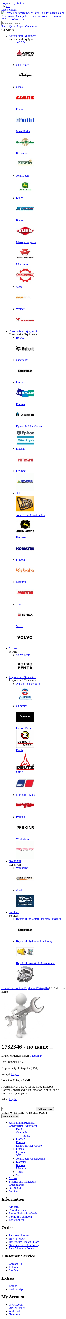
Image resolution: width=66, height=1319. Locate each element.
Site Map (14, 1270)
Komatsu (21, 1161)
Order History (17, 1307)
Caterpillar (22, 1132)
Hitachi (20, 1148)
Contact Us (15, 1263)
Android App (16, 1289)
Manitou (21, 1168)
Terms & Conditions (20, 1216)
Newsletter (15, 1314)
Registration (18, 3)
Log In (15, 1074)
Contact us (31, 26)
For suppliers (16, 1219)
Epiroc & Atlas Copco (29, 1145)
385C (26, 1135)
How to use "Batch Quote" (24, 1241)
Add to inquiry (45, 1109)
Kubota (20, 1165)
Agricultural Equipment (22, 35)
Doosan (20, 1139)
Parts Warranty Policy (21, 1248)
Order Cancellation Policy (24, 1245)
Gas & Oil (15, 861)
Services (14, 912)
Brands (13, 1285)
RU (8, 6)
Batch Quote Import (13, 26)
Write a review (10, 1116)
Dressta (20, 1142)
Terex (19, 1171)
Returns (13, 1267)
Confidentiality (17, 1210)
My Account (16, 1304)
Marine (13, 648)
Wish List (14, 1311)
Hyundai (21, 1152)
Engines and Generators (22, 677)
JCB (18, 1155)
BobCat (20, 1129)
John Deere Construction (30, 1158)
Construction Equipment (23, 331)
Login (4, 3)
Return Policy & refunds (23, 1213)
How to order (16, 1238)
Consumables (16, 1184)
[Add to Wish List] (51, 1048)
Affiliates (14, 1206)
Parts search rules (19, 1235)
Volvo (19, 1175)
